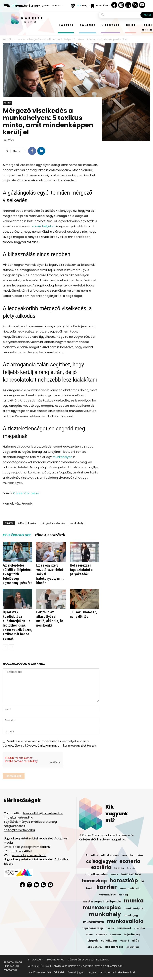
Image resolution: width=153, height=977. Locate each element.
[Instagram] (121, 5)
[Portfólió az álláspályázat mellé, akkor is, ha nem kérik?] (51, 599)
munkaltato (93, 922)
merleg (123, 894)
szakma (115, 934)
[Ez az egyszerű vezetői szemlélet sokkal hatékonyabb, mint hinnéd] (51, 552)
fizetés (131, 868)
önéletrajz (132, 947)
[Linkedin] (128, 5)
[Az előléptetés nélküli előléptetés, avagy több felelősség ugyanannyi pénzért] (17, 552)
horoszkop (94, 881)
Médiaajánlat (55, 959)
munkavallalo (125, 921)
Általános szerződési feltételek (46, 972)
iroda (89, 888)
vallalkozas (109, 941)
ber (132, 855)
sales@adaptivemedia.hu (31, 847)
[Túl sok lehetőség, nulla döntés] (84, 599)
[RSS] (135, 5)
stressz (101, 934)
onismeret (124, 928)
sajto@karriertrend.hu (19, 830)
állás (21, 523)
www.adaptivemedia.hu (29, 855)
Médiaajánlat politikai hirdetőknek (88, 959)
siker (89, 934)
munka (134, 901)
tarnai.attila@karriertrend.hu (43, 813)
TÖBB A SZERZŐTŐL (50, 535)
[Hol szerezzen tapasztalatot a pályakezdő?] (84, 552)
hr (142, 881)
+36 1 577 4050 (21, 851)
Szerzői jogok (76, 972)
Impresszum (35, 959)
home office (131, 874)
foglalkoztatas (96, 874)
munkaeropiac (101, 908)
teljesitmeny (132, 934)
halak (114, 874)
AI (86, 855)
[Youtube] (142, 5)
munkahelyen (62, 457)
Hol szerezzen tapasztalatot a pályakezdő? (81, 569)
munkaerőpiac (134, 908)
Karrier (7, 102)
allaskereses (110, 855)
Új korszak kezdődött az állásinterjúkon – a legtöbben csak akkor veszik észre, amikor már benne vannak (17, 625)
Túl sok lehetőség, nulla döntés (83, 614)
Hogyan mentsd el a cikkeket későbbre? (111, 972)
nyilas (110, 928)
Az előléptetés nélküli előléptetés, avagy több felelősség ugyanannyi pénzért (17, 574)
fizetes (119, 868)
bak (124, 855)
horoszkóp (124, 881)
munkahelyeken (43, 226)
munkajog (131, 915)
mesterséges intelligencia (102, 901)
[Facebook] (114, 5)
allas (94, 855)
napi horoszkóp (92, 928)
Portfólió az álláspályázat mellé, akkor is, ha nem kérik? (50, 618)
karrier (32, 523)
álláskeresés (114, 947)
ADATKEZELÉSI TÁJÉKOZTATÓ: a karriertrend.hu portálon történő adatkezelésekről (75, 966)
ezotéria (101, 867)
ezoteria (130, 861)
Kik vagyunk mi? (116, 813)
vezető (124, 940)
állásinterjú (94, 946)
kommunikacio (130, 888)
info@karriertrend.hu (18, 818)
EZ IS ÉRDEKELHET (17, 535)
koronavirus (107, 894)
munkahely (76, 523)
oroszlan (139, 928)
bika (140, 855)
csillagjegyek (101, 861)
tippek (92, 941)
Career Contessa (26, 493)
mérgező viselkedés (53, 523)
